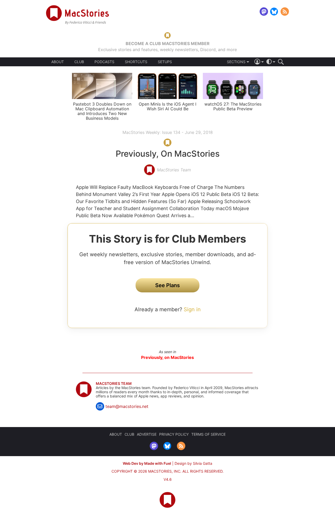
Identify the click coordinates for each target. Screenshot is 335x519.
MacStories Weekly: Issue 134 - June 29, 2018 (167, 132)
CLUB (79, 61)
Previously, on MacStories (167, 357)
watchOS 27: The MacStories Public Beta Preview (232, 106)
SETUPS (165, 62)
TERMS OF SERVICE (208, 434)
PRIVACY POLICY (174, 434)
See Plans (167, 285)
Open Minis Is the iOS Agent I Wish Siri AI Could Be (167, 106)
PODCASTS (104, 62)
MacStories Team (114, 383)
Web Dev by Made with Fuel (147, 463)
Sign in (192, 309)
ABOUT (57, 62)
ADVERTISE (147, 434)
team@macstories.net (126, 406)
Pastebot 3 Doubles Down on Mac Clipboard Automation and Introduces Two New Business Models (102, 111)
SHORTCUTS (136, 62)
